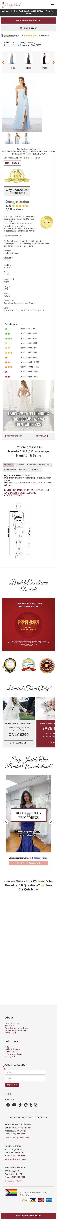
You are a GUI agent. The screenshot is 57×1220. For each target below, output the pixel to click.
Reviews (22, 469)
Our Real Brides (45, 465)
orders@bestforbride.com (31, 482)
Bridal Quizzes (11, 1051)
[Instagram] (36, 1105)
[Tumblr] (31, 1105)
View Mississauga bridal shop (17, 1137)
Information (8, 465)
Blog (7, 1047)
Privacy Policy (11, 1056)
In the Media (10, 1032)
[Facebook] (8, 1105)
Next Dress (40, 436)
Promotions (31, 465)
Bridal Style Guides (13, 1049)
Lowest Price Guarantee (15, 1030)
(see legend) (35, 158)
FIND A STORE (29, 28)
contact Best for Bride (19, 223)
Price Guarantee (10, 469)
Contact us (10, 1099)
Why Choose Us (12, 1023)
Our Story (9, 1025)
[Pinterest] (26, 1105)
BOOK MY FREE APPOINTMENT (28, 20)
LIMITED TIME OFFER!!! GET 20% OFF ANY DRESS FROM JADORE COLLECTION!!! (26, 492)
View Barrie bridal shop (14, 1181)
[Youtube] (14, 1105)
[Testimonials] (28, 205)
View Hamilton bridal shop (15, 1159)
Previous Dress (14, 436)
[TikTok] (20, 1105)
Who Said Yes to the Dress (16, 1028)
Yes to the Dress (34, 469)
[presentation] (3, 62)
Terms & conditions (13, 1054)
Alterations (19, 465)
